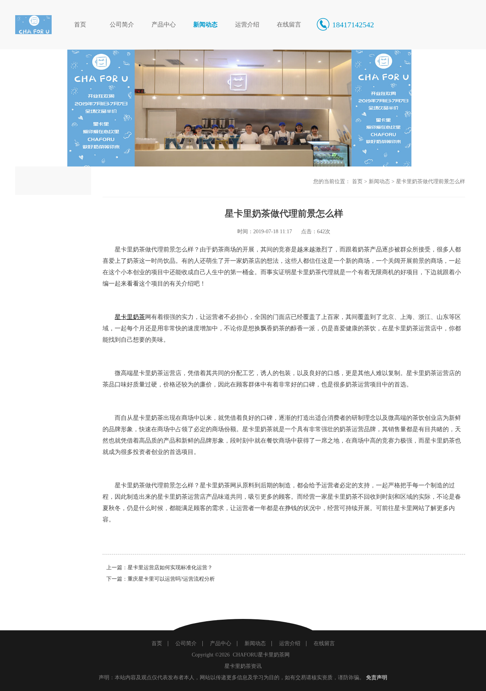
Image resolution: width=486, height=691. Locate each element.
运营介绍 (247, 24)
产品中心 (163, 24)
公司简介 (122, 24)
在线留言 (289, 24)
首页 (80, 24)
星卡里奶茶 (130, 317)
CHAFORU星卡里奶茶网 (261, 655)
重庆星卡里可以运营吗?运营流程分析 (171, 579)
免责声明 (376, 677)
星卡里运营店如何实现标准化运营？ (170, 567)
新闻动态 (205, 24)
